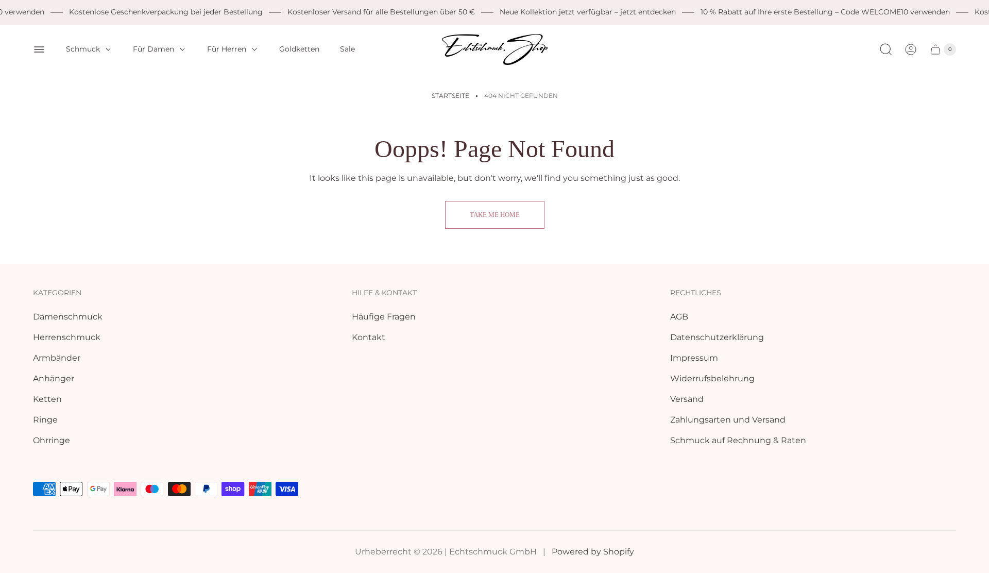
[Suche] (886, 49)
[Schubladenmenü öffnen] (39, 49)
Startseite (450, 95)
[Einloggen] (910, 49)
